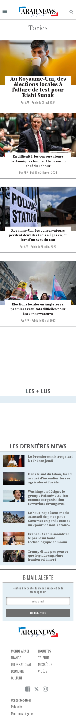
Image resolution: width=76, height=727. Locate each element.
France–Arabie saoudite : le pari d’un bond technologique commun (48, 538)
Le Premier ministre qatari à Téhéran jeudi (50, 459)
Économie (17, 671)
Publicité (16, 706)
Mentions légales (22, 713)
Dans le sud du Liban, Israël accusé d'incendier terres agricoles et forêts (50, 478)
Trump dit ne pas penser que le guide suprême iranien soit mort (48, 555)
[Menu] (5, 11)
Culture (16, 678)
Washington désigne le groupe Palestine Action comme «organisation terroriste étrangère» (48, 498)
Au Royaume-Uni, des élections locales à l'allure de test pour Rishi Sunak (38, 87)
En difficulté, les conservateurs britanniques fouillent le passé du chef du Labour (38, 161)
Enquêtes (44, 651)
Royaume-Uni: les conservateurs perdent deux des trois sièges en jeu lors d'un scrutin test (38, 235)
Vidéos (42, 671)
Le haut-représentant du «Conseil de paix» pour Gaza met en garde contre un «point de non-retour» (49, 519)
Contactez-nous (21, 700)
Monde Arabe (20, 651)
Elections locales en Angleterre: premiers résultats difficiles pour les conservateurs (38, 309)
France (16, 657)
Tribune (43, 657)
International (21, 664)
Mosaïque (45, 664)
